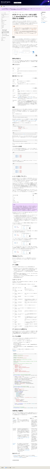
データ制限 (42, 19)
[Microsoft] (1, 6)
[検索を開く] (45, 6)
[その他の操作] (37, 12)
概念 (41, 13)
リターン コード (43, 20)
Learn (13, 12)
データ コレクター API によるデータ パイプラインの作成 (23, 438)
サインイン (48, 6)
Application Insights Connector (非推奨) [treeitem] (4, 30)
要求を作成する (43, 14)
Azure (20, 12)
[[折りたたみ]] (9, 11)
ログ (22, 12)
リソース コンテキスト (30, 97)
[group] (25, 381)
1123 (19, 95)
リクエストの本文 (43, 16)
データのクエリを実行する (44, 21)
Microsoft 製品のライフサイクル (15, 9)
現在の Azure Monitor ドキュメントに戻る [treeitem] (5, 15)
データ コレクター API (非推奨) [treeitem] (5, 32)
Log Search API (16, 455)
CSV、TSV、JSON (27, 449)
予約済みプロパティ (43, 18)
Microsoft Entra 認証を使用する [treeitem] (5, 36)
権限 (41, 15)
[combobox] (5, 13)
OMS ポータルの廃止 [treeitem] (4, 34)
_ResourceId (19, 97)
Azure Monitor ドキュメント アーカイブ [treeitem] (5, 17)
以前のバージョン (17, 12)
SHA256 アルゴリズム (19, 120)
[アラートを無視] (48, 1)
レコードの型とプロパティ (44, 17)
